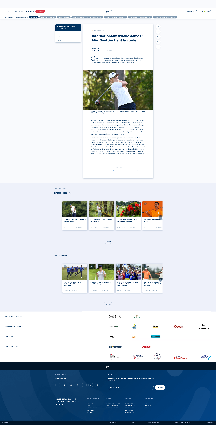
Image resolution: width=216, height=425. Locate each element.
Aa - (158, 36)
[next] (160, 216)
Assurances (90, 410)
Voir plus (108, 241)
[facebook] (57, 385)
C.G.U (132, 422)
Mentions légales (112, 422)
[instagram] (71, 385)
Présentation (129, 403)
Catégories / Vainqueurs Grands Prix (164, 17)
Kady (146, 403)
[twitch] (97, 385)
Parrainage (90, 412)
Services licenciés (92, 407)
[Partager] (158, 31)
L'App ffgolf (148, 405)
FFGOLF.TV (31, 11)
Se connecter (129, 405)
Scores (59, 40)
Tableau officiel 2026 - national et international (87, 17)
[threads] (90, 385)
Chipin (146, 407)
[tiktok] (64, 385)
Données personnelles (153, 422)
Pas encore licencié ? (112, 407)
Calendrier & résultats (48, 17)
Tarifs (88, 405)
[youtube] (77, 385)
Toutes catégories (20, 17)
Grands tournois (64, 17)
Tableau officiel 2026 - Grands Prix (115, 17)
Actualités (34, 17)
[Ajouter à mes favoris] (158, 26)
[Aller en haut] (158, 47)
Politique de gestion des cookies (182, 422)
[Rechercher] (196, 11)
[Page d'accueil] (108, 11)
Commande (90, 403)
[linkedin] (84, 385)
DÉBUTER (189, 11)
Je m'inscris (160, 387)
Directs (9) (40, 11)
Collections (128, 412)
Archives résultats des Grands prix (140, 17)
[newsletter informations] (117, 374)
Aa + (158, 41)
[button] (8, 11)
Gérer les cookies (209, 422)
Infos (58, 36)
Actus (58, 32)
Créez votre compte (112, 405)
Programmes (129, 407)
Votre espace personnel (113, 403)
